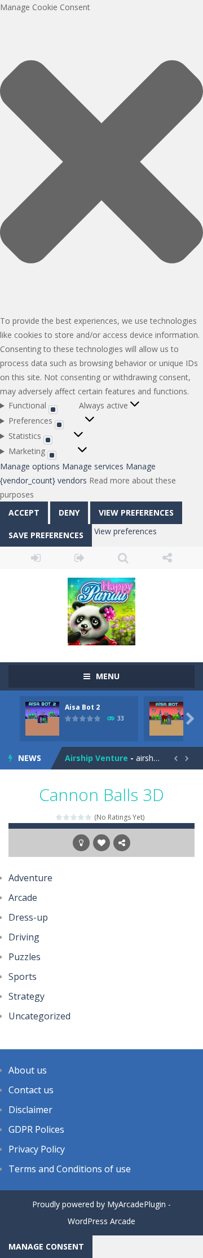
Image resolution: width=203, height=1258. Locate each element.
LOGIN (36, 558)
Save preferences (45, 535)
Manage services (92, 466)
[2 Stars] (66, 817)
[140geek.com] (101, 610)
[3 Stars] (74, 817)
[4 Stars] (81, 817)
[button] (101, 164)
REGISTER (80, 558)
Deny (69, 512)
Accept (23, 512)
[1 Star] (59, 817)
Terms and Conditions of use (69, 1169)
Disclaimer (30, 1109)
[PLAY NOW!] (42, 717)
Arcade (22, 897)
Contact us (31, 1090)
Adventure (30, 878)
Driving (23, 937)
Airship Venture (96, 758)
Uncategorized (39, 1016)
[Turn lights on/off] (81, 842)
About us (27, 1070)
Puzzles (24, 957)
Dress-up (28, 917)
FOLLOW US (167, 558)
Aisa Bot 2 (82, 707)
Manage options (30, 466)
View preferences (136, 512)
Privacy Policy (36, 1149)
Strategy (26, 996)
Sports (22, 976)
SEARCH (123, 558)
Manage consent (46, 1246)
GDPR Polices (36, 1129)
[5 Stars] (88, 817)
